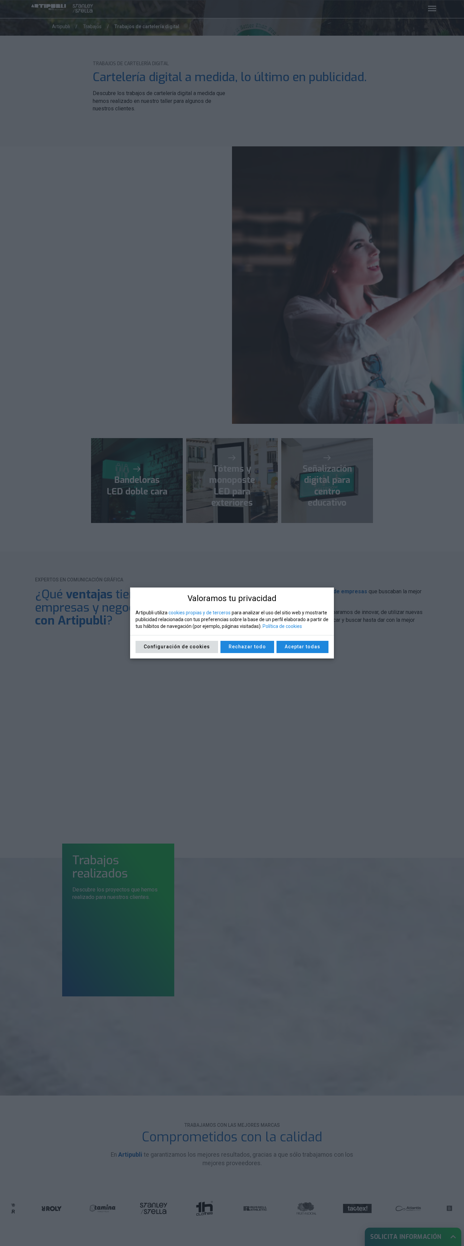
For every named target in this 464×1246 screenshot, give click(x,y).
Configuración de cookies (177, 646)
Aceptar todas (302, 646)
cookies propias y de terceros (199, 612)
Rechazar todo (247, 646)
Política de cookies (282, 626)
